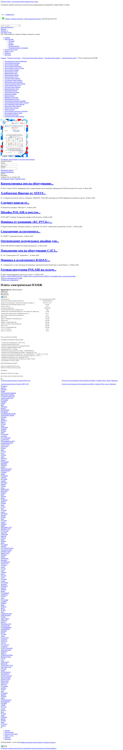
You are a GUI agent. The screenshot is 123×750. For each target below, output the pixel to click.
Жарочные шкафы (11, 94)
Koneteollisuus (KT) (7, 443)
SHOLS (3, 653)
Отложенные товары (7, 179)
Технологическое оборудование (32, 58)
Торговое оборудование (12, 78)
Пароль (3, 166)
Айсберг (3, 477)
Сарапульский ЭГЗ (7, 398)
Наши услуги (9, 51)
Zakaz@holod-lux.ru (7, 27)
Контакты (8, 55)
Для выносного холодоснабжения (16, 61)
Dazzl (2, 425)
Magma (3, 719)
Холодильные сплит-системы (14, 68)
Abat (2, 691)
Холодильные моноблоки (13, 66)
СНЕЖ (3, 705)
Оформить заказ (20, 179)
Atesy (2, 612)
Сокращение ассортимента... (20, 231)
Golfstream (4, 594)
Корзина (3, 29)
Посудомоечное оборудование (14, 104)
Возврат (11, 44)
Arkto (2, 457)
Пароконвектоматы (11, 90)
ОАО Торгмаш (5, 677)
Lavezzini (4, 436)
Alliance (3, 501)
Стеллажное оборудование (13, 80)
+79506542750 (9, 14)
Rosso (3, 498)
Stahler (3, 474)
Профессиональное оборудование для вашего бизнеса (37, 742)
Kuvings (3, 515)
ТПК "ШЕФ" (5, 619)
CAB (2, 570)
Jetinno (3, 419)
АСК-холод (4, 446)
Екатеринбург (5, 701)
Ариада (3, 726)
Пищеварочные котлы (12, 99)
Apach (3, 567)
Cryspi (3, 708)
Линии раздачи (10, 109)
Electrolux (4, 560)
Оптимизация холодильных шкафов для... (30, 241)
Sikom (3, 698)
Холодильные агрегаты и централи (16, 111)
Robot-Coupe (5, 553)
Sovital (3, 391)
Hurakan (3, 588)
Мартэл (3, 622)
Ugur (2, 508)
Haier (2, 450)
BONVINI (4, 491)
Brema (3, 591)
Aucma (3, 522)
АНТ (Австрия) (6, 650)
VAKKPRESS (5, 629)
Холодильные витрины (12, 63)
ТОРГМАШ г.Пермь (7, 415)
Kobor (3, 574)
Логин (3, 163)
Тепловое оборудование (52, 58)
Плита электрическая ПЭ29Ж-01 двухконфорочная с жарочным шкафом (52, 276)
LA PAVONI (5, 439)
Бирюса (3, 408)
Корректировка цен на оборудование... (27, 183)
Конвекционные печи (12, 89)
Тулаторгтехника (6, 550)
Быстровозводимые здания (13, 113)
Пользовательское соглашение (18, 48)
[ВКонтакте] (2, 297)
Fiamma (3, 484)
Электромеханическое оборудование (17, 102)
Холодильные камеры (12, 70)
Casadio (3, 481)
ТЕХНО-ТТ (5, 563)
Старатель (4, 646)
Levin (2, 453)
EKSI (2, 494)
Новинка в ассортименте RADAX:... (25, 260)
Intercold (3, 536)
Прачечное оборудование (13, 106)
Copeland (4, 601)
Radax (3, 432)
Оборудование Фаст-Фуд (13, 85)
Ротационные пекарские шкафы (15, 101)
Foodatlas (4, 401)
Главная (7, 37)
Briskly (3, 526)
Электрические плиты (69, 58)
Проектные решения (7, 394)
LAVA (3, 577)
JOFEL (3, 557)
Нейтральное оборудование (14, 82)
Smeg (2, 505)
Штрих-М (4, 663)
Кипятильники (9, 96)
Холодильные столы (11, 77)
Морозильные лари (11, 73)
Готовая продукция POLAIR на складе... (28, 269)
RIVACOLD (5, 681)
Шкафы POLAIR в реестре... (20, 212)
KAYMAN (4, 412)
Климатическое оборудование (14, 116)
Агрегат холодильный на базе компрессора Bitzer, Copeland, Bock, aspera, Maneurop (89, 384)
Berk (2, 405)
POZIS (3, 632)
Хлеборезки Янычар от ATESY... (23, 193)
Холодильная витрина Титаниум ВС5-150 (15, 384)
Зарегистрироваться (7, 172)
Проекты (7, 53)
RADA (3, 467)
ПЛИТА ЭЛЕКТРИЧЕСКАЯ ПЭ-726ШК (14, 276)
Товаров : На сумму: (6, 31)
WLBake (3, 429)
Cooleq (3, 581)
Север (3, 636)
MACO (3, 422)
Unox (2, 598)
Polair (2, 722)
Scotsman (4, 584)
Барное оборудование (12, 108)
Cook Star (4, 532)
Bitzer (2, 605)
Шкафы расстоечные (11, 97)
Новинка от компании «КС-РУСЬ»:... (26, 221)
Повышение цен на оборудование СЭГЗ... (29, 250)
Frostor (3, 670)
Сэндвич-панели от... (15, 202)
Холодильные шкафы (12, 65)
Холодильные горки (11, 71)
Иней (2, 543)
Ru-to (2, 712)
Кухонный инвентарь (12, 115)
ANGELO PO (5, 626)
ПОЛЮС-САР (5, 529)
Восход (3, 460)
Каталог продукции (11, 49)
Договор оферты (13, 46)
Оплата (10, 42)
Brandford (4, 463)
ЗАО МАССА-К (6, 667)
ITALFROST (5, 674)
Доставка (11, 41)
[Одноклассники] (6, 297)
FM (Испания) (5, 470)
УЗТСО (3, 643)
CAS (2, 660)
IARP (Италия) (5, 615)
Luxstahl (3, 546)
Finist (2, 519)
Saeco (2, 488)
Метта (3, 608)
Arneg (3, 715)
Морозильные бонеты (12, 75)
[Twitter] (4, 297)
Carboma (3, 688)
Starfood (3, 694)
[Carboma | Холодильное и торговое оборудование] (18, 159)
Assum (3, 512)
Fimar (2, 539)
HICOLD (4, 684)
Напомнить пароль (7, 170)
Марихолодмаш (6, 657)
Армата (3, 388)
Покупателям (9, 39)
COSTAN (4, 639)
